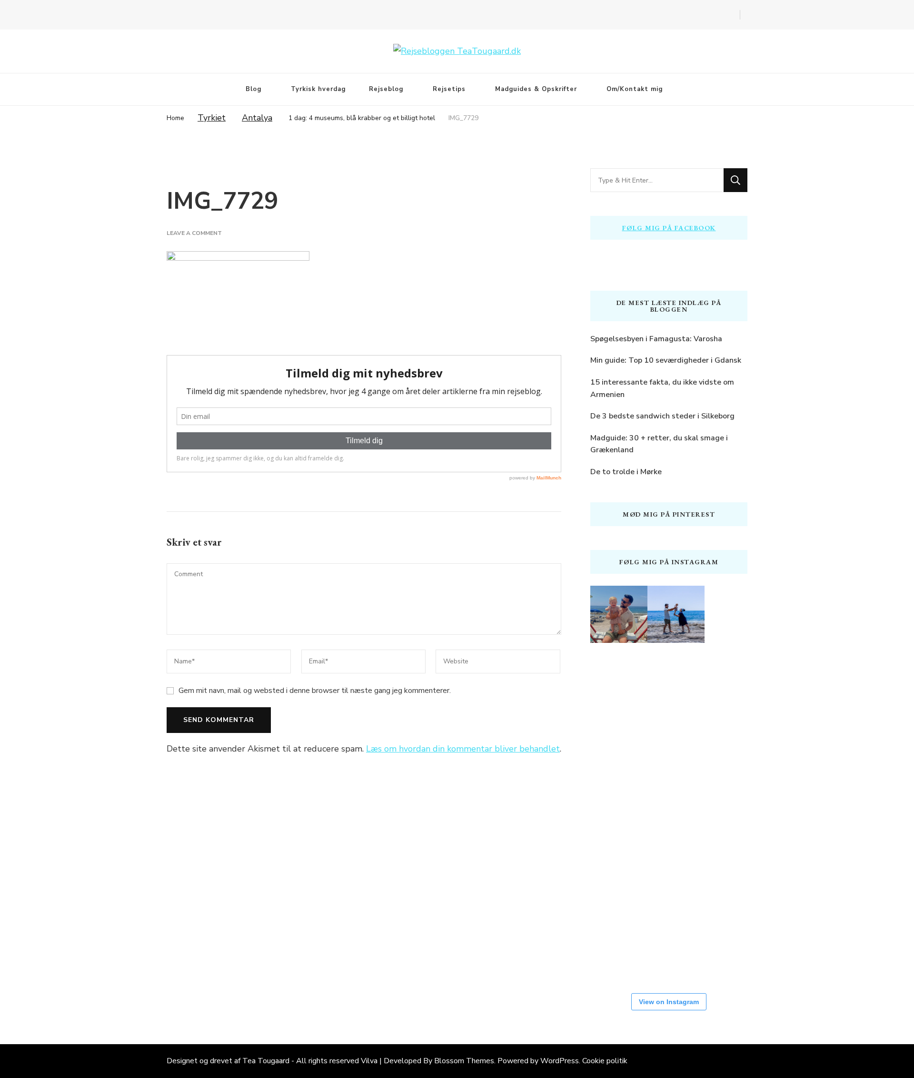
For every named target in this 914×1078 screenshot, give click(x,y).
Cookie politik (604, 1061)
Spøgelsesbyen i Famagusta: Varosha (656, 339)
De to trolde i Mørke (626, 472)
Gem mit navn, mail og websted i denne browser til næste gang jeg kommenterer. (315, 690)
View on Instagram (669, 1002)
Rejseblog (386, 89)
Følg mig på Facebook (669, 228)
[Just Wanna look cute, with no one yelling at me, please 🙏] (618, 947)
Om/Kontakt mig (634, 89)
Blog (253, 89)
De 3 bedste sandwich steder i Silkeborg (662, 416)
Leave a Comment (194, 233)
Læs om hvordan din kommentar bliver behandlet (463, 748)
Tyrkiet (212, 117)
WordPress (559, 1061)
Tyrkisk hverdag (318, 89)
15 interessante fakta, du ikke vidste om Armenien (662, 388)
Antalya (257, 117)
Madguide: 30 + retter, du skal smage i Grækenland (659, 444)
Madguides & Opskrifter (536, 89)
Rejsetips (449, 89)
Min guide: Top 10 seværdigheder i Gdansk (665, 360)
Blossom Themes (464, 1061)
